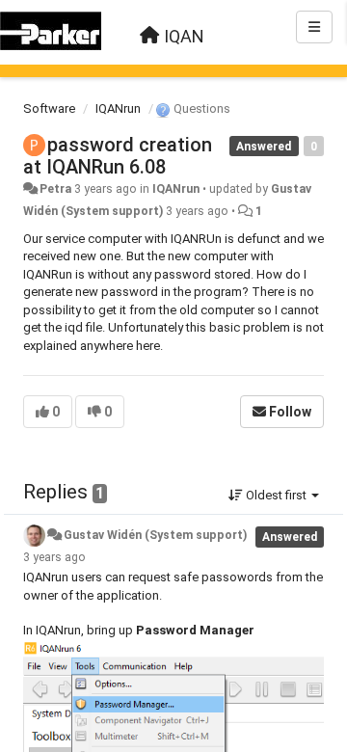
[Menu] (314, 27)
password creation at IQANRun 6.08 (117, 155)
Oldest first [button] (276, 495)
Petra (55, 189)
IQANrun (118, 108)
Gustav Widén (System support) (155, 535)
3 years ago (54, 557)
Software (49, 108)
